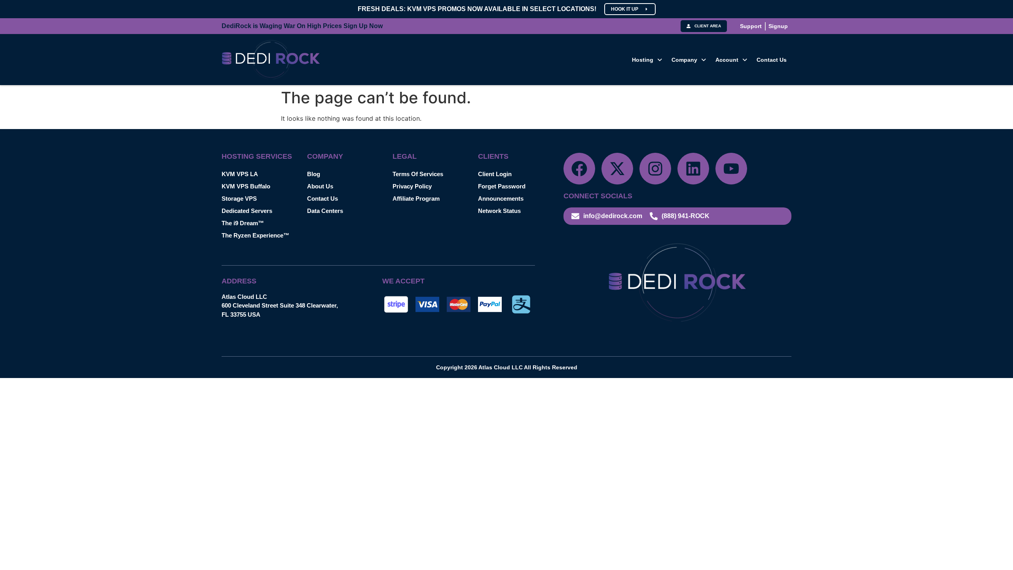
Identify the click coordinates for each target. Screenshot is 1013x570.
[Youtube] (731, 168)
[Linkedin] (693, 168)
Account (726, 60)
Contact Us (772, 60)
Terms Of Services (418, 174)
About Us (320, 186)
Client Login (495, 174)
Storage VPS (239, 198)
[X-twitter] (617, 168)
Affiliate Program (416, 198)
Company (684, 60)
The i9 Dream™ (243, 223)
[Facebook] (579, 168)
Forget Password (501, 186)
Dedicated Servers (247, 210)
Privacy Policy (412, 186)
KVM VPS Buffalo (246, 186)
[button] (647, 59)
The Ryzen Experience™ (255, 235)
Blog (313, 174)
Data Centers (325, 210)
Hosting (642, 60)
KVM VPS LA (240, 174)
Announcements (501, 198)
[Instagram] (655, 168)
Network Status (499, 210)
